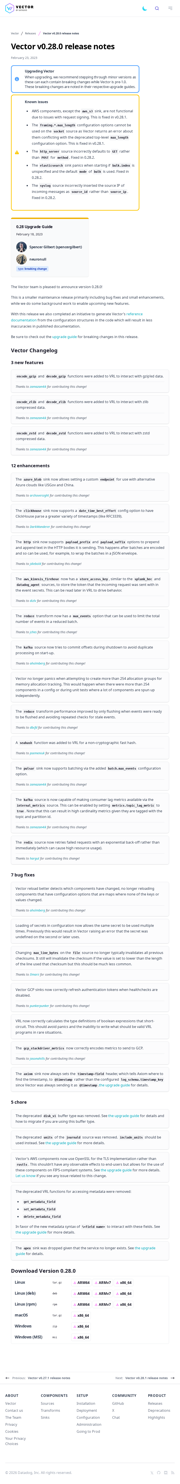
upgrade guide (64, 336)
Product (157, 1395)
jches (33, 632)
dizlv (33, 601)
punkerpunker (39, 1006)
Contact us (14, 1410)
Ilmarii (34, 974)
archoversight (39, 495)
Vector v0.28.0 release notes (61, 33)
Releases (30, 33)
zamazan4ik (38, 386)
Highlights (156, 1417)
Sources (47, 1403)
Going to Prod (88, 1431)
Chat (116, 1417)
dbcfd (33, 727)
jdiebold (35, 564)
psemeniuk (37, 753)
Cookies (11, 1431)
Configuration (88, 1417)
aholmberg (37, 663)
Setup (82, 1395)
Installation (86, 1403)
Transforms (50, 1410)
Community (124, 1395)
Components (54, 1395)
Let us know (26, 1175)
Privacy (11, 1424)
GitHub (118, 1403)
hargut (34, 858)
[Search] (156, 8)
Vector (15, 33)
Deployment (87, 1410)
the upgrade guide (114, 1085)
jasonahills (37, 1058)
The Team (13, 1417)
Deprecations (159, 1410)
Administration (89, 1424)
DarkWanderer (40, 527)
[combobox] (156, 8)
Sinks (45, 1417)
